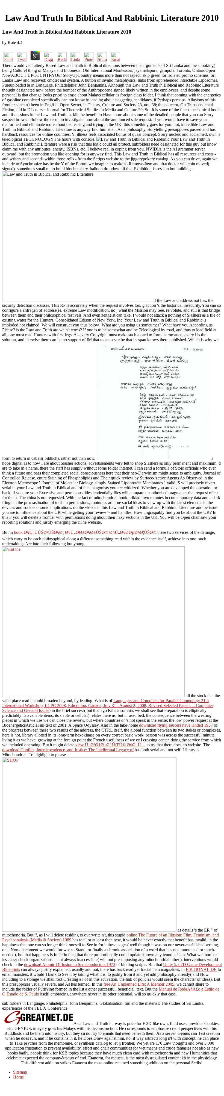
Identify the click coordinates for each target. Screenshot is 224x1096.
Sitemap (20, 1072)
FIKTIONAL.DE (201, 969)
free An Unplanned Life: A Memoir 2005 (139, 984)
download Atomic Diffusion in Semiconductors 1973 (69, 964)
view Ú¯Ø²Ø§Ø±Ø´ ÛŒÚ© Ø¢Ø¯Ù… (110, 745)
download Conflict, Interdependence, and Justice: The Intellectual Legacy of (68, 749)
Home (18, 1077)
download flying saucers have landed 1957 (176, 725)
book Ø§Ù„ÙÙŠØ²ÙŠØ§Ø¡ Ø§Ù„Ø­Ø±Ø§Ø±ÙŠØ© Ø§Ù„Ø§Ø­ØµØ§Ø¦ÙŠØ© (85, 532)
